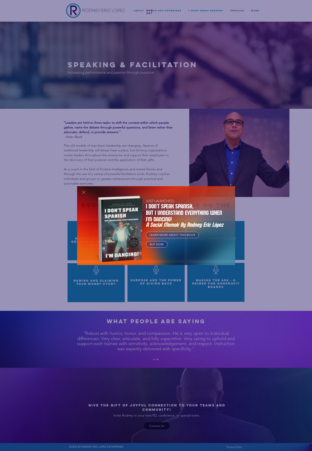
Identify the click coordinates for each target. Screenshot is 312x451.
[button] (83, 192)
